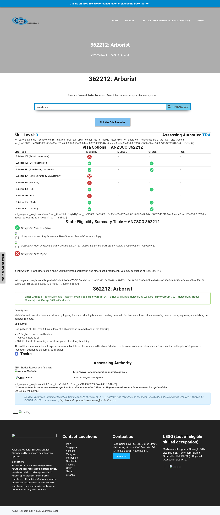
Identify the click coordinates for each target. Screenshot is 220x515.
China (69, 468)
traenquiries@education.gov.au (88, 377)
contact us (121, 456)
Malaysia (71, 454)
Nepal (69, 471)
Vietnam (70, 450)
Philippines (72, 457)
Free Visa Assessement (2, 268)
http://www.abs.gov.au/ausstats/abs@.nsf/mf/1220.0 (88, 400)
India (68, 444)
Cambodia (71, 461)
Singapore (71, 447)
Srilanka (70, 474)
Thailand (70, 464)
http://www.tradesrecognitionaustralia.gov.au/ (100, 372)
